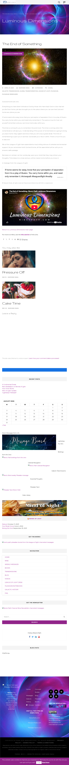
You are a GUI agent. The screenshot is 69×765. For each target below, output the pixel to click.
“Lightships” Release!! (9, 392)
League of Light (44, 91)
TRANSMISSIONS (11, 571)
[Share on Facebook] (3, 239)
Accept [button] (39, 762)
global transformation (29, 91)
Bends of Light (35, 518)
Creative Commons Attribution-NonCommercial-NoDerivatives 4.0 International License (56, 720)
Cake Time (11, 303)
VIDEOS (7, 579)
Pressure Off (13, 272)
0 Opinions (38, 88)
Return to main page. (17, 230)
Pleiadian (54, 91)
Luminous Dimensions (13, 53)
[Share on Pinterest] (9, 239)
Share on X (60, 177)
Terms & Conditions (45, 742)
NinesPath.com (34, 718)
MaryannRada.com (34, 723)
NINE (7, 561)
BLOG (7, 575)
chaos (50, 88)
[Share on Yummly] (12, 239)
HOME (7, 557)
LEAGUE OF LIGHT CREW (13, 582)
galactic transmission (10, 91)
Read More (45, 762)
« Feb (4, 425)
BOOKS (7, 568)
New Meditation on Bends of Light (14, 386)
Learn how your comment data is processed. (44, 358)
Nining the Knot (7, 528)
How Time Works (8, 388)
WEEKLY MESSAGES (12, 564)
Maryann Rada (23, 88)
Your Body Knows (8, 526)
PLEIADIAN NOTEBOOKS (13, 586)
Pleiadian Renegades (10, 94)
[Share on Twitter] (6, 239)
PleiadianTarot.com (34, 728)
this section (25, 234)
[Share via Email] (18, 239)
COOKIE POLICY (29, 742)
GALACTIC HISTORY (11, 589)
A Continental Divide (9, 384)
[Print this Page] (15, 239)
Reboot (4, 524)
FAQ (6, 593)
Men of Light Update (9, 391)
